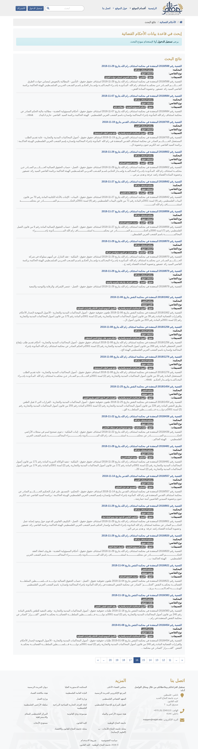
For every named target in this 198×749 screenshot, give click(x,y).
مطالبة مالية (118, 107)
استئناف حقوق (147, 74)
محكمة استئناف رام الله (144, 70)
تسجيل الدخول (35, 8)
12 (163, 660)
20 (110, 660)
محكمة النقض (147, 301)
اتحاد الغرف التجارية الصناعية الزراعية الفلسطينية (70, 706)
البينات (142, 193)
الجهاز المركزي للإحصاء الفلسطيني (110, 704)
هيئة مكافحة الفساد (39, 693)
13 (156, 660)
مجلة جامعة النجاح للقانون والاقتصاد (71, 729)
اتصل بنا (106, 8)
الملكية (142, 252)
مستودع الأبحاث (41, 723)
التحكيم (142, 487)
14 (150, 660)
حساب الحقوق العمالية (128, 163)
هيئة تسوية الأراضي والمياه (114, 714)
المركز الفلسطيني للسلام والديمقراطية (36, 715)
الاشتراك (21, 8)
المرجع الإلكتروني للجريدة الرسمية (110, 693)
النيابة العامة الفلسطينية (76, 693)
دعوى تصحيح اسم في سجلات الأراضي (117, 428)
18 (123, 660)
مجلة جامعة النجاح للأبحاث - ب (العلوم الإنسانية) (112, 730)
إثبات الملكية (140, 428)
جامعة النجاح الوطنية (117, 723)
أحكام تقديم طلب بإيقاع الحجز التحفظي (100, 338)
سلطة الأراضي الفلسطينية (36, 704)
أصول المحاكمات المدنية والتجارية (132, 133)
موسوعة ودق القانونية (77, 714)
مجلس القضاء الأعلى (116, 687)
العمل (142, 163)
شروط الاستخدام (88, 740)
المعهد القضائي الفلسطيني (114, 699)
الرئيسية (152, 8)
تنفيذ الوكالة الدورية (128, 457)
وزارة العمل (42, 699)
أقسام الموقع (138, 8)
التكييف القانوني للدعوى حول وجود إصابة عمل (119, 517)
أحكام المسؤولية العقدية (136, 107)
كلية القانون (81, 723)
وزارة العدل (81, 699)
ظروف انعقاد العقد (116, 547)
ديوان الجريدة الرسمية (38, 687)
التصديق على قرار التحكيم (126, 487)
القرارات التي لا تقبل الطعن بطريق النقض (100, 398)
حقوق (150, 77)
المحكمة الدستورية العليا (76, 687)
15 (143, 660)
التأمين (142, 77)
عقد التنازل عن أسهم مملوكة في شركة (121, 252)
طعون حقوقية (147, 305)
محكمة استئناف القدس (144, 126)
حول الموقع (121, 8)
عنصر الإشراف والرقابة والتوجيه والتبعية (122, 282)
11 (170, 660)
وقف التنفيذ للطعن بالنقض (105, 607)
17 (130, 660)
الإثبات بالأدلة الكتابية (128, 193)
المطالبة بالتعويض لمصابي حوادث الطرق (120, 77)
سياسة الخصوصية (109, 740)
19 (117, 660)
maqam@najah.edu (152, 719)
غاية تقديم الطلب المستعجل (105, 133)
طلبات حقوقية (147, 603)
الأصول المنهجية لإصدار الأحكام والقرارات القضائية (96, 308)
